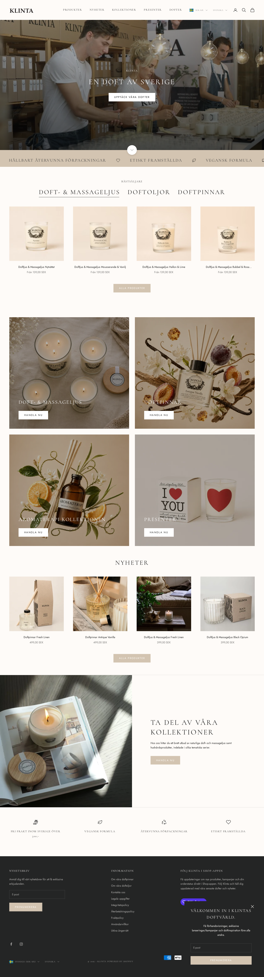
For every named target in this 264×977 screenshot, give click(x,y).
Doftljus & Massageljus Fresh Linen (164, 637)
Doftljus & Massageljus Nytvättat (36, 267)
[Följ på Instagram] (21, 944)
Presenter (153, 9)
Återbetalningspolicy (122, 911)
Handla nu (33, 415)
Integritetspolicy (120, 905)
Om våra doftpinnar (122, 879)
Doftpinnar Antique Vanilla (100, 637)
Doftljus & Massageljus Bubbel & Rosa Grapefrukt (227, 267)
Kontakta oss (118, 892)
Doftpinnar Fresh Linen (36, 637)
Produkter (72, 9)
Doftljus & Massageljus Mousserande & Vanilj (100, 267)
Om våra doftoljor (121, 886)
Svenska (218, 10)
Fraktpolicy (117, 918)
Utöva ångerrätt (119, 930)
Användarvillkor (120, 924)
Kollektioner (124, 9)
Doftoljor (149, 192)
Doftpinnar (201, 192)
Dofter (175, 9)
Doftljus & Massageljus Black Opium (227, 637)
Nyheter (97, 9)
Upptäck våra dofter (132, 97)
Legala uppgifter (120, 899)
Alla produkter (132, 288)
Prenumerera (221, 960)
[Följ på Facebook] (11, 944)
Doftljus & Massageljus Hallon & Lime (163, 267)
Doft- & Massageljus (79, 192)
